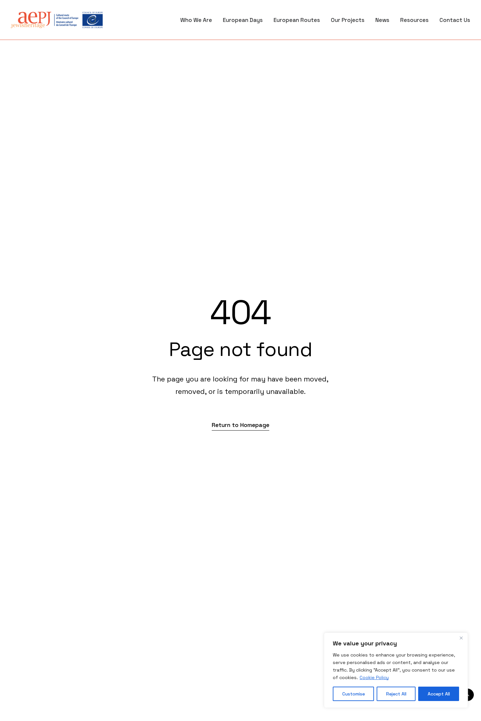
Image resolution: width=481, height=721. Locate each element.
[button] (240, 425)
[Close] (461, 638)
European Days (243, 20)
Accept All (439, 694)
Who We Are (196, 20)
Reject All (396, 694)
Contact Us (454, 20)
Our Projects (348, 20)
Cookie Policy (374, 677)
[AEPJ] (57, 20)
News (382, 20)
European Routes (297, 20)
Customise (353, 694)
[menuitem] (198, 20)
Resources (414, 20)
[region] (396, 670)
